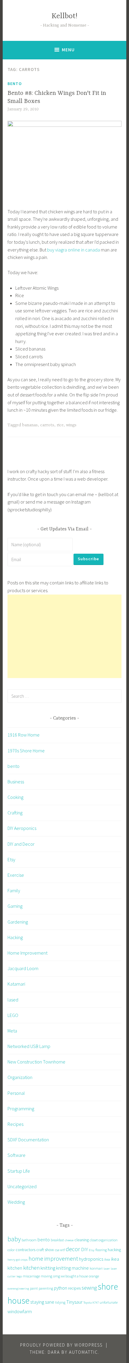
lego (19, 1276)
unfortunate (109, 1302)
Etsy (11, 859)
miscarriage (31, 1276)
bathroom (29, 1240)
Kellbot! (64, 16)
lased (13, 1000)
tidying (60, 1302)
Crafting (15, 813)
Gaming (15, 906)
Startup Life (19, 1171)
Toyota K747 (91, 1303)
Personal (16, 1093)
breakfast (57, 1240)
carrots (47, 425)
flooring (101, 1250)
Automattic (83, 1352)
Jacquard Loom (23, 968)
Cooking (15, 797)
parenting (46, 1288)
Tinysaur (74, 1302)
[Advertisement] (65, 636)
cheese (69, 1240)
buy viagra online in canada (73, 250)
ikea (107, 1259)
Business (16, 782)
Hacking (15, 937)
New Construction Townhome (36, 1062)
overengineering (18, 1289)
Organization (20, 1077)
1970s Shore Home (26, 751)
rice (60, 425)
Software (17, 1155)
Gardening (18, 922)
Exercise (16, 875)
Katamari (16, 984)
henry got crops (18, 1260)
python (60, 1288)
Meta (12, 1031)
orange (94, 1276)
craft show (45, 1249)
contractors (25, 1249)
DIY (84, 1249)
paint (34, 1288)
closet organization (104, 1240)
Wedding (16, 1202)
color (11, 1250)
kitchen (31, 1267)
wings (71, 425)
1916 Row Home (24, 735)
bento (15, 83)
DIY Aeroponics (22, 828)
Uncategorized (22, 1186)
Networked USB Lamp (29, 1046)
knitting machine (72, 1268)
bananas (30, 425)
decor (73, 1249)
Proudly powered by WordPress (61, 1345)
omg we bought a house (70, 1276)
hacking (114, 1249)
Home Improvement (27, 953)
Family (14, 890)
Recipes (15, 1124)
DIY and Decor (21, 844)
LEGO (13, 1015)
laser (107, 1269)
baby (14, 1239)
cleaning (81, 1239)
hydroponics (91, 1259)
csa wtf (60, 1250)
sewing (89, 1287)
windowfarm (20, 1311)
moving (46, 1276)
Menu (68, 50)
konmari (96, 1268)
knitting (47, 1268)
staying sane (42, 1302)
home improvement (53, 1258)
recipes (74, 1288)
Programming (21, 1109)
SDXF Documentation (28, 1140)
